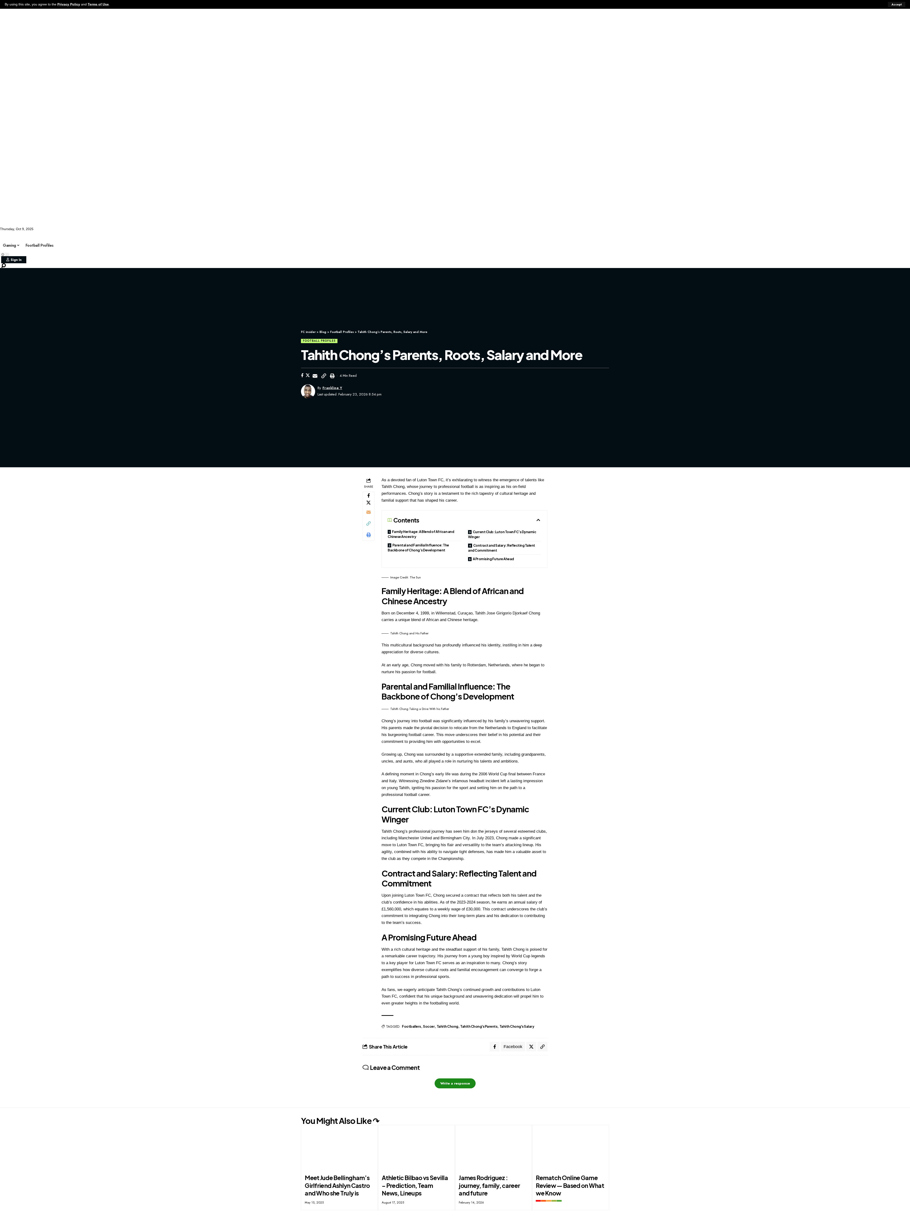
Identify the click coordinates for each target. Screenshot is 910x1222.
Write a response (455, 1083)
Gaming (141, 235)
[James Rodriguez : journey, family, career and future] (493, 1148)
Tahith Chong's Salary (517, 1026)
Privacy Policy (68, 4)
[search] (455, 265)
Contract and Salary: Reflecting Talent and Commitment (501, 547)
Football (29, 235)
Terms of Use (98, 4)
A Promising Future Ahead (493, 559)
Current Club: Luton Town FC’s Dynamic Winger (502, 534)
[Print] (332, 376)
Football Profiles (111, 235)
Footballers (411, 1026)
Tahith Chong (447, 1026)
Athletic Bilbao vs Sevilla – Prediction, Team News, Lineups (415, 1185)
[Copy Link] (323, 376)
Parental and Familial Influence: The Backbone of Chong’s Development (418, 547)
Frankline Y (332, 388)
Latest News (56, 235)
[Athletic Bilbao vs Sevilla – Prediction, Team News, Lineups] (416, 1148)
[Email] (315, 376)
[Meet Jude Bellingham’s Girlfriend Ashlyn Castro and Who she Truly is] (339, 1148)
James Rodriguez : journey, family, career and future (489, 1185)
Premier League (171, 235)
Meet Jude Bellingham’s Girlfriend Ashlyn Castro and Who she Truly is (337, 1185)
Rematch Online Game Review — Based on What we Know (570, 1185)
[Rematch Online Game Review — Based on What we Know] (570, 1148)
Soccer (81, 235)
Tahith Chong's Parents (478, 1026)
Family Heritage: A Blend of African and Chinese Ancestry (421, 534)
